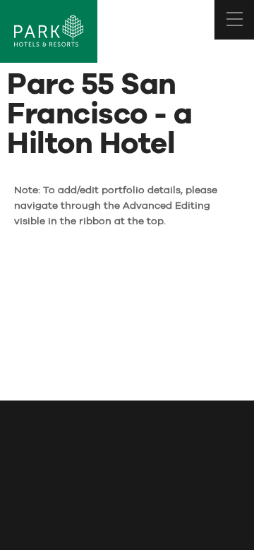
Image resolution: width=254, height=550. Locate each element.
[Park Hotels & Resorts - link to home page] (48, 31)
